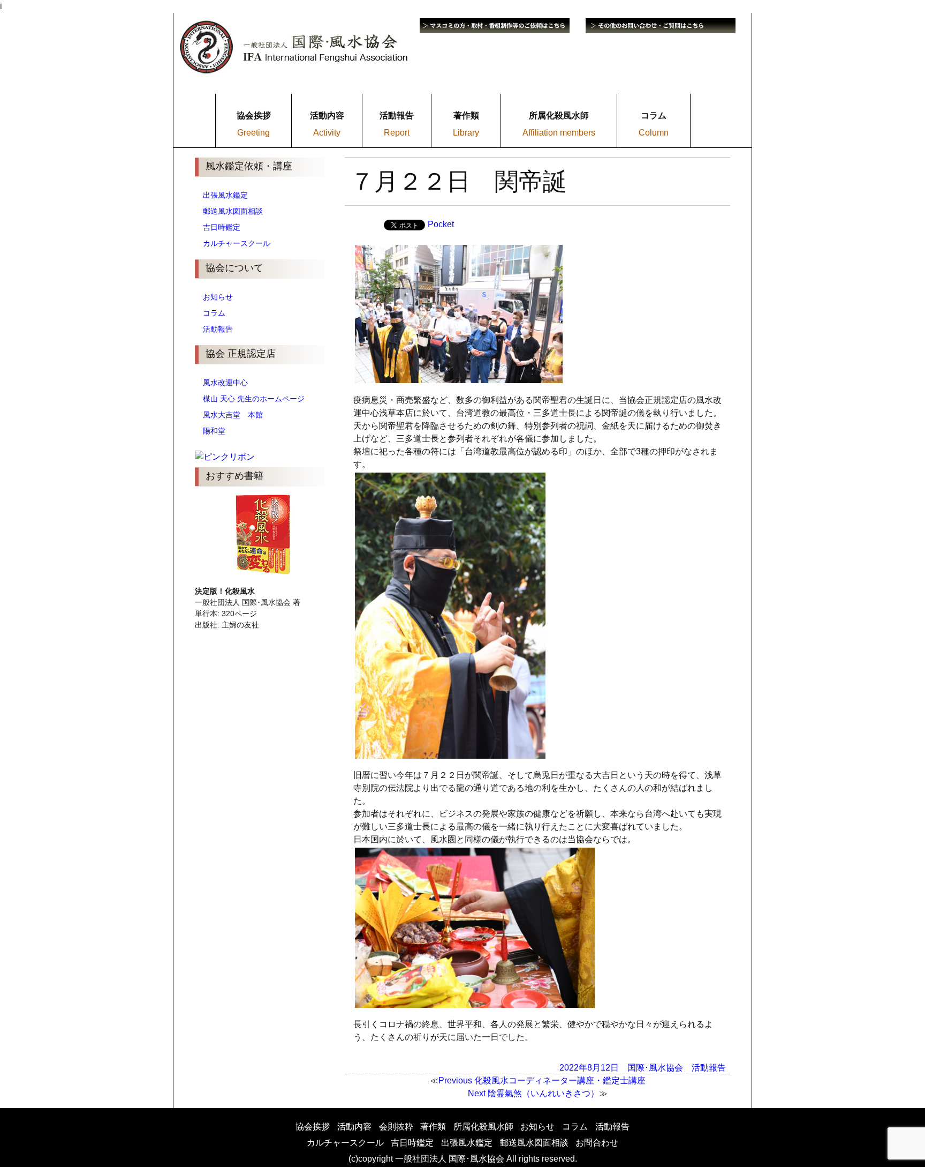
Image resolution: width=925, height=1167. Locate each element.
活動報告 (218, 329)
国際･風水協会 (655, 1067)
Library (466, 132)
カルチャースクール (236, 243)
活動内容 (354, 1126)
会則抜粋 (396, 1126)
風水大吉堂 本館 (233, 414)
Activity (326, 132)
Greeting (253, 132)
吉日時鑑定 (221, 227)
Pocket (441, 224)
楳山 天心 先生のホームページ (254, 398)
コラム (214, 313)
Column (654, 132)
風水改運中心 (225, 382)
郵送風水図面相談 (233, 211)
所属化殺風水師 (483, 1126)
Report (397, 132)
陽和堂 (214, 431)
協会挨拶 (312, 1126)
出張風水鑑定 (225, 195)
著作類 (433, 1126)
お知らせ (218, 297)
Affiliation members (558, 132)
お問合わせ (596, 1142)
